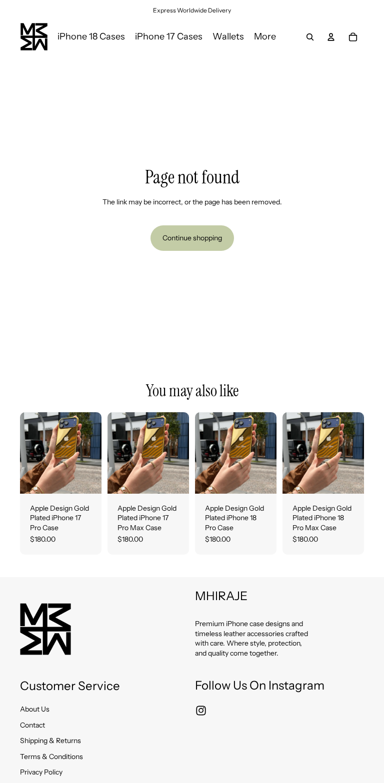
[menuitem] (265, 36)
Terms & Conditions (51, 756)
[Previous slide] (31, 453)
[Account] (331, 37)
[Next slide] (91, 453)
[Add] (86, 478)
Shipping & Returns (50, 740)
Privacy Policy (41, 772)
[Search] (310, 37)
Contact (32, 724)
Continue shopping (192, 237)
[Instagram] (201, 710)
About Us (35, 709)
